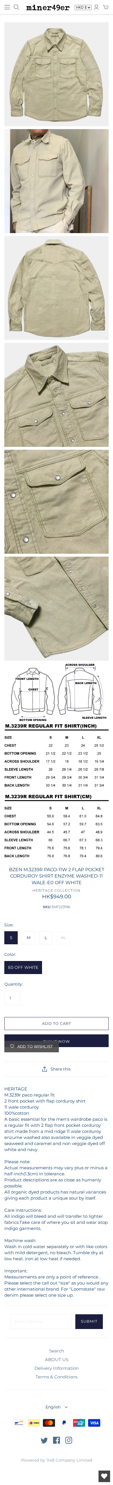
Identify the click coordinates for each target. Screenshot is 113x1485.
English (53, 1407)
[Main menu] (7, 7)
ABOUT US (56, 1359)
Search (56, 1351)
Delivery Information (56, 1368)
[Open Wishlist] (104, 1476)
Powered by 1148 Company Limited (56, 1460)
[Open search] (16, 7)
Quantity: (13, 984)
